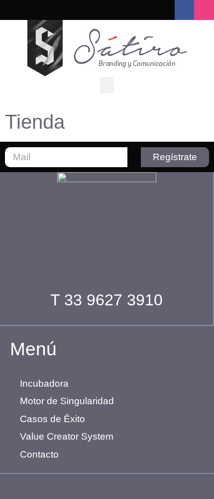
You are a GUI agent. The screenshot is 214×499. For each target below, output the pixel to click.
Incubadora (44, 383)
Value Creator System (66, 436)
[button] (107, 85)
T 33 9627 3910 (106, 300)
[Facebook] (185, 10)
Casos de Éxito (52, 419)
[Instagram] (204, 10)
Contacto (39, 454)
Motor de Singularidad (67, 401)
